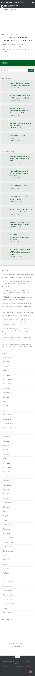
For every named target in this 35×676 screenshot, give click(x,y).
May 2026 (6, 366)
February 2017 (7, 612)
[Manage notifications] (30, 671)
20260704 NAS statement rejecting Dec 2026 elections (20, 124)
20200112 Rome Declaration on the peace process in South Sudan (21, 211)
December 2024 (8, 423)
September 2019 (8, 604)
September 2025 (8, 393)
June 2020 (6, 564)
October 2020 (7, 546)
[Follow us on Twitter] (29, 63)
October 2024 (7, 432)
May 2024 (6, 454)
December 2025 (8, 388)
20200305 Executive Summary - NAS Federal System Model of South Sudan (19, 173)
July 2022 (6, 489)
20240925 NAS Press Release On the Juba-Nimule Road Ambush (20, 223)
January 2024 (7, 472)
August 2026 (7, 357)
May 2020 (6, 568)
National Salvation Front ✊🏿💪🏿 (12, 2)
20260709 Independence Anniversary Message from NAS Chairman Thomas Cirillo (19, 110)
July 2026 (6, 362)
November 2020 (8, 542)
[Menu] (32, 2)
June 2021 (6, 511)
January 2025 (7, 419)
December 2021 (8, 503)
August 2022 (7, 485)
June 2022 (6, 494)
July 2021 (6, 507)
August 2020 (7, 555)
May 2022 (6, 498)
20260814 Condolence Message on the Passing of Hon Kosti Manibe (20, 84)
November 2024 (8, 428)
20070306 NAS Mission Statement (20, 186)
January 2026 (7, 384)
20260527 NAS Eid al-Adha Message (18, 137)
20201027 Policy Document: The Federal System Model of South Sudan (20, 158)
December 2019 (8, 590)
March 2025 (6, 410)
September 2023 (8, 476)
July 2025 (6, 397)
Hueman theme (27, 666)
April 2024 (6, 459)
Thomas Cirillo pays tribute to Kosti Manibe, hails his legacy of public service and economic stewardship (16, 284)
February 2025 (7, 415)
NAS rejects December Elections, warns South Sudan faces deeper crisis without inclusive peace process (16, 306)
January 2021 (7, 533)
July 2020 (6, 560)
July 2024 (6, 445)
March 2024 (6, 463)
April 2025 (6, 406)
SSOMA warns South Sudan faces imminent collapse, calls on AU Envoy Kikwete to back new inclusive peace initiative (15, 322)
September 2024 (8, 437)
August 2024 (7, 441)
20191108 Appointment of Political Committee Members (20, 198)
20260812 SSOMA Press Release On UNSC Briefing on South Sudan (20, 97)
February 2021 (7, 529)
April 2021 (6, 520)
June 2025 (6, 401)
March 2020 (6, 577)
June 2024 (6, 450)
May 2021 (6, 516)
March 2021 (6, 525)
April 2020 (6, 573)
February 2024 (7, 467)
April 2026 (6, 371)
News (3, 34)
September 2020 (8, 551)
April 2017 (6, 608)
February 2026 (7, 379)
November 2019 (8, 595)
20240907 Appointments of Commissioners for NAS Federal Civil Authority (19, 237)
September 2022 (8, 481)
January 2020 (7, 586)
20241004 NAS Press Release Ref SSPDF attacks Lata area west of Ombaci (20, 252)
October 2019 (7, 599)
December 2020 (8, 538)
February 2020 (7, 582)
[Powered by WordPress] (11, 666)
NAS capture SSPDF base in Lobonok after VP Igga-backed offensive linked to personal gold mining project (17, 331)
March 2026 (6, 375)
